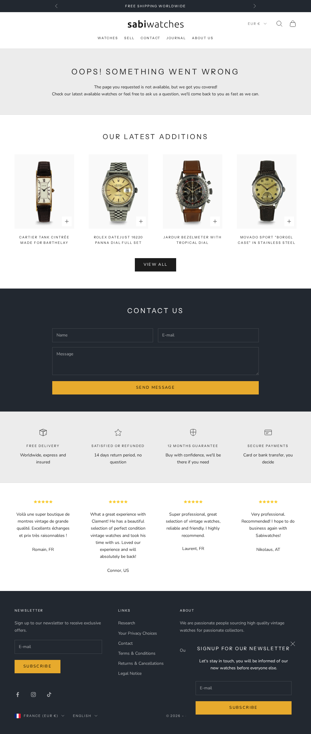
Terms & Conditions (137, 653)
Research (126, 623)
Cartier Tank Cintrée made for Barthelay (44, 240)
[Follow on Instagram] (33, 694)
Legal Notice (130, 673)
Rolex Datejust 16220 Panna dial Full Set (118, 240)
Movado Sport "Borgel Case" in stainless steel (267, 240)
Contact (151, 38)
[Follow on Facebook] (18, 694)
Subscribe (243, 707)
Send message (155, 387)
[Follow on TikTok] (49, 694)
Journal (176, 38)
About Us (203, 38)
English (82, 716)
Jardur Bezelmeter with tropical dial (192, 240)
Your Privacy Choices (137, 633)
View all (156, 264)
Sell (129, 38)
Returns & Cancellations (141, 663)
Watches (107, 38)
